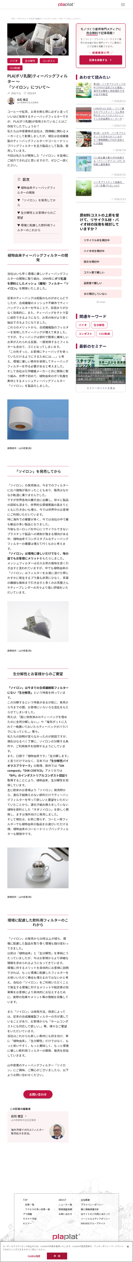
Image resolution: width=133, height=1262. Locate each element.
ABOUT (62, 1200)
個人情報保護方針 (90, 1209)
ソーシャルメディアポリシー (95, 1218)
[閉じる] (127, 1246)
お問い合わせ (38, 1094)
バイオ (14, 61)
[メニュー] (123, 4)
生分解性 (30, 61)
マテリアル (22, 18)
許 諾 (57, 1255)
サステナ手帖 (29, 1218)
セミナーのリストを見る (101, 388)
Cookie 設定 (34, 1255)
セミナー (27, 1223)
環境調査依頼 (65, 1209)
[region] (66, 1251)
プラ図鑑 (27, 1214)
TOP (12, 18)
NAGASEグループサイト (93, 1223)
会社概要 (85, 1200)
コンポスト (48, 61)
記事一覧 (29, 1204)
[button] (101, 240)
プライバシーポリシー (92, 1204)
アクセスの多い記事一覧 (37, 1209)
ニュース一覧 (65, 1204)
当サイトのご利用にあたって (95, 1214)
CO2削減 (15, 68)
